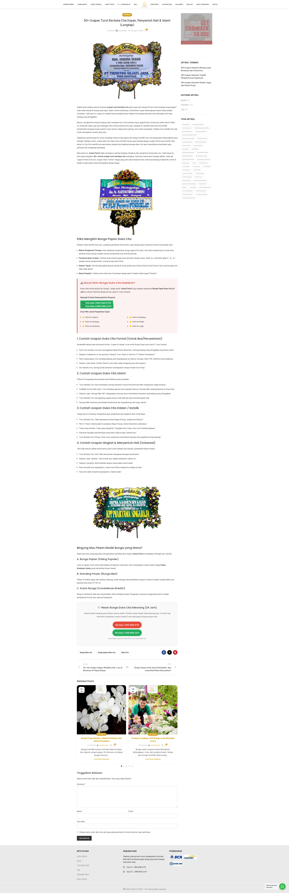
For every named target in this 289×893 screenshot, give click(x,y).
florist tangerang (187, 177)
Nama (80, 811)
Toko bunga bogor (201, 191)
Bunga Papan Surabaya (188, 159)
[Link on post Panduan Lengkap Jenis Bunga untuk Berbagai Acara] (152, 709)
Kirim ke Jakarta (91, 317)
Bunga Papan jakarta (201, 156)
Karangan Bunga (186, 180)
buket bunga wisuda (200, 142)
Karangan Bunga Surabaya (189, 183)
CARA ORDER (82, 856)
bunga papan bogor (187, 156)
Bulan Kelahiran (186, 145)
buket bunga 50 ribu (198, 124)
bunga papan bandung (188, 152)
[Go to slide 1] (121, 766)
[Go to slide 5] (130, 766)
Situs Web (81, 821)
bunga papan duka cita (106, 652)
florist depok (207, 166)
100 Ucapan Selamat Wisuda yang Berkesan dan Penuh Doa (196, 69)
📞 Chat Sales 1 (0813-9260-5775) (97, 303)
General (183, 100)
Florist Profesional (187, 173)
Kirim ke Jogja (138, 326)
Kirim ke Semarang (92, 326)
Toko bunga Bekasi (187, 191)
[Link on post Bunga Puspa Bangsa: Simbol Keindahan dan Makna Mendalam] (101, 709)
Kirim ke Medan (138, 321)
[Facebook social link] (164, 652)
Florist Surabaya (200, 173)
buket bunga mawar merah (189, 135)
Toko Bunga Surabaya (201, 194)
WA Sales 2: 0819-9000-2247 (127, 632)
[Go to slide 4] (128, 766)
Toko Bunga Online (187, 194)
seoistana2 (123, 30)
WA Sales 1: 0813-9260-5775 (127, 625)
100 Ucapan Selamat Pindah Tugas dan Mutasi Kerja (196, 84)
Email (131, 811)
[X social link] (169, 652)
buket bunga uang (187, 142)
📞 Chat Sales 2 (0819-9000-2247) (97, 306)
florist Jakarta (186, 170)
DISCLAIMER (82, 879)
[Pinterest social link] (175, 652)
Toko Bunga (193, 187)
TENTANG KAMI (83, 865)
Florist (194, 163)
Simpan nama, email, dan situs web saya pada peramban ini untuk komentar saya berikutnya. (114, 832)
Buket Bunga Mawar (200, 131)
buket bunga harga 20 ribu (202, 128)
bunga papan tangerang (203, 159)
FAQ (78, 870)
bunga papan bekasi (202, 152)
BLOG (79, 861)
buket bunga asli (186, 128)
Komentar (81, 784)
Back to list (127, 667)
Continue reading (101, 759)
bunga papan (195, 149)
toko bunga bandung (205, 187)
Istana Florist (198, 177)
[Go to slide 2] (123, 766)
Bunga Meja (185, 149)
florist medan (197, 170)
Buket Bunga (185, 124)
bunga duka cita (86, 652)
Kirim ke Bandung (139, 317)
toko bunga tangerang (188, 198)
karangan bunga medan (200, 180)
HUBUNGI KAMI (83, 874)
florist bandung (203, 163)
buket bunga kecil (187, 131)
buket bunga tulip (202, 138)
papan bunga (202, 183)
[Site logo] (144, 4)
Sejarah (184, 187)
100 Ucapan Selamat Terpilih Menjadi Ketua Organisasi (193, 76)
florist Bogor (196, 166)
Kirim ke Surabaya (92, 321)
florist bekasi (186, 166)
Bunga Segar (185, 163)
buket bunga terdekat (188, 138)
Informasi (127, 15)
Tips (182, 109)
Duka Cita (125, 652)
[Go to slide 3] (126, 766)
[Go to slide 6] (132, 766)
